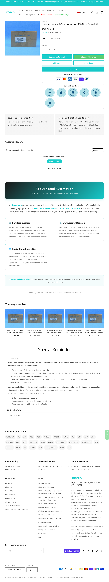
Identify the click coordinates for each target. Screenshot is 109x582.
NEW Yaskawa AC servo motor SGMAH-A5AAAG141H (94, 331)
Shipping (44, 32)
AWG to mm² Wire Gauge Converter (50, 511)
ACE (40, 447)
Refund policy (32, 577)
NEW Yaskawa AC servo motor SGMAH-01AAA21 (34, 331)
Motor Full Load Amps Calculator (49, 518)
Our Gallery (42, 533)
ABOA (50, 442)
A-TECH (47, 436)
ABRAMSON (73, 442)
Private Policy (10, 498)
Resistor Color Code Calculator (49, 526)
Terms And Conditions (13, 506)
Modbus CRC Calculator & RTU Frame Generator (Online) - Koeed (51, 498)
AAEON (57, 436)
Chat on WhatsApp (88, 57)
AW (24, 436)
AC (25, 447)
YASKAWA (10, 436)
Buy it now (73, 69)
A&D (31, 436)
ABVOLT (9, 447)
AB (73, 436)
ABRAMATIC (61, 442)
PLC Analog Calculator (46, 487)
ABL (24, 442)
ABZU (18, 447)
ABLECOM (33, 442)
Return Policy (10, 494)
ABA (79, 436)
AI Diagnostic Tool (44, 483)
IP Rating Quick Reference (47, 515)
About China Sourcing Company (16, 509)
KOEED (12, 577)
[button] (28, 10)
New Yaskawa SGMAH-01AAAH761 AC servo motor (74, 331)
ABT (96, 442)
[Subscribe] (41, 550)
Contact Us (9, 491)
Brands (40, 537)
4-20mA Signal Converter (47, 507)
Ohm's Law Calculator (46, 522)
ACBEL (32, 447)
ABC (93, 436)
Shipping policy (64, 577)
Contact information (77, 577)
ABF (17, 442)
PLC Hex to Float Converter (47, 504)
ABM (43, 442)
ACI (69, 447)
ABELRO (9, 442)
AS (19, 436)
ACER (62, 447)
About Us (8, 487)
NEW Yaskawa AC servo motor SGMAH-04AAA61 (15, 331)
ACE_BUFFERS (51, 447)
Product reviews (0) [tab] (12, 150)
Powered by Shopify (20, 577)
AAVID (65, 436)
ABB (86, 436)
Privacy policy (42, 577)
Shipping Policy (10, 502)
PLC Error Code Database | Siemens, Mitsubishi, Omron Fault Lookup (50, 492)
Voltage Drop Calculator (46, 530)
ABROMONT (86, 442)
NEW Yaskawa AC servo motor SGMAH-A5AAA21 (54, 331)
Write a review (54, 161)
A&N (39, 436)
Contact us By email (57, 57)
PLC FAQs (8, 483)
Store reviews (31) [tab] (27, 150)
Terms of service (53, 577)
